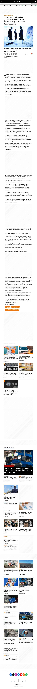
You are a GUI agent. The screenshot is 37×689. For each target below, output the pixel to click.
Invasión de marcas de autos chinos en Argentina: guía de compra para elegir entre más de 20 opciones (11, 658)
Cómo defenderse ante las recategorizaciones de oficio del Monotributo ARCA (26, 357)
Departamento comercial (24, 680)
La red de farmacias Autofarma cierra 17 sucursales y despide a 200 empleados (26, 624)
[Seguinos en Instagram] (16, 674)
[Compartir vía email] (16, 54)
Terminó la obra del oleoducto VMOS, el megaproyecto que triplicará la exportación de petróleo (10, 624)
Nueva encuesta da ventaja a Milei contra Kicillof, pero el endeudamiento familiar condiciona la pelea (25, 531)
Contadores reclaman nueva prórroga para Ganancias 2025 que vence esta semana (10, 375)
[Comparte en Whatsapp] (9, 54)
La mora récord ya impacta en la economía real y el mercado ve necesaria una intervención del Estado (11, 606)
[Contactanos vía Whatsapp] (14, 681)
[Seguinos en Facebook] (10, 674)
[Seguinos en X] (13, 674)
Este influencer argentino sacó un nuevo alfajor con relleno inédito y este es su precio (10, 505)
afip (11, 307)
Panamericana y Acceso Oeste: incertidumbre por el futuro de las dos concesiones (10, 479)
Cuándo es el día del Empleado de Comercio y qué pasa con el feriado (10, 531)
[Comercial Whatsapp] (25, 681)
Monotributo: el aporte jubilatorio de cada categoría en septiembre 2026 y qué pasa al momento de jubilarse (11, 392)
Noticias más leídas (9, 447)
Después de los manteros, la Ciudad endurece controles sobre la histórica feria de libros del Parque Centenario (11, 650)
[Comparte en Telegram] (14, 54)
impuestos (15, 307)
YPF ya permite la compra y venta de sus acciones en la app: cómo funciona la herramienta (18, 470)
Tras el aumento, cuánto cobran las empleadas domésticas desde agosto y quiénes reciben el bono (11, 357)
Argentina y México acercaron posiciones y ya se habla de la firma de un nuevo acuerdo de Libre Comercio (11, 615)
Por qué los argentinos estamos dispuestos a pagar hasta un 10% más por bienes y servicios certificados (11, 572)
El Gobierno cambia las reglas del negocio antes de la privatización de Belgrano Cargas (25, 589)
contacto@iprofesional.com (19, 686)
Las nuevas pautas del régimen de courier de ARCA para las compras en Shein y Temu (25, 375)
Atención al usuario (13, 679)
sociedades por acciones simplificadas (12, 309)
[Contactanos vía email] (11, 681)
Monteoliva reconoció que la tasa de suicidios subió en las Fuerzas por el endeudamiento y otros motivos (11, 589)
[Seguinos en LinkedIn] (18, 674)
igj (19, 307)
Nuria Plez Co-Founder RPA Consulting (12, 56)
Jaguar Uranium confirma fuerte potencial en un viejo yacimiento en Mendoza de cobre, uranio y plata (26, 479)
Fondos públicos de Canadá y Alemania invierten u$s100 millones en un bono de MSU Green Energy (25, 572)
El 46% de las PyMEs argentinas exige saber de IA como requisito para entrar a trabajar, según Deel (10, 548)
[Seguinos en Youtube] (21, 674)
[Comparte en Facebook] (5, 54)
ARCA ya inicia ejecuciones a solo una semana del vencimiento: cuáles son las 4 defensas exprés (26, 641)
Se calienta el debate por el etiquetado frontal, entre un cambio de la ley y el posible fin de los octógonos (11, 539)
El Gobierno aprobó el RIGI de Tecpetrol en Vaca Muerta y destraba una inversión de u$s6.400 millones (10, 496)
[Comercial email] (22, 681)
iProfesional (6, 15)
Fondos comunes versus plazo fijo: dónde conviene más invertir (25, 513)
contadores (8, 307)
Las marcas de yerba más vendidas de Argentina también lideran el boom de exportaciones (11, 513)
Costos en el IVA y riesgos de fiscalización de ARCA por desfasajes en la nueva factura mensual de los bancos (10, 641)
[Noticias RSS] (23, 674)
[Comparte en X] (7, 54)
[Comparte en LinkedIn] (11, 54)
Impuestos (11, 15)
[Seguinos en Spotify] (26, 674)
